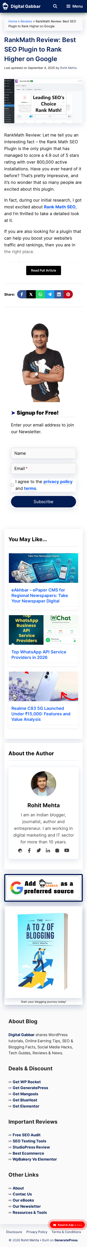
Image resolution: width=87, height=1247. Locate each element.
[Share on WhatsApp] (40, 294)
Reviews (26, 21)
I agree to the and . (44, 485)
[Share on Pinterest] (68, 294)
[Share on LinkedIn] (59, 294)
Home (12, 21)
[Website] (20, 851)
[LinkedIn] (48, 851)
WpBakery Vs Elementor (34, 1159)
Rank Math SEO (60, 206)
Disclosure (14, 1232)
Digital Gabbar (26, 6)
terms (30, 488)
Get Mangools (25, 1094)
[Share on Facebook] (21, 294)
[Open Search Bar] (55, 6)
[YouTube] (66, 851)
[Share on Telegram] (49, 294)
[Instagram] (57, 851)
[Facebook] (29, 851)
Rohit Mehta (30, 1240)
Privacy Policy (36, 1232)
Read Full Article (43, 270)
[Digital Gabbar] (5, 6)
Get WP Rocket (27, 1082)
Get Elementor (26, 1106)
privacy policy (58, 481)
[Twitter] (38, 851)
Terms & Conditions (66, 1232)
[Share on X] (31, 294)
